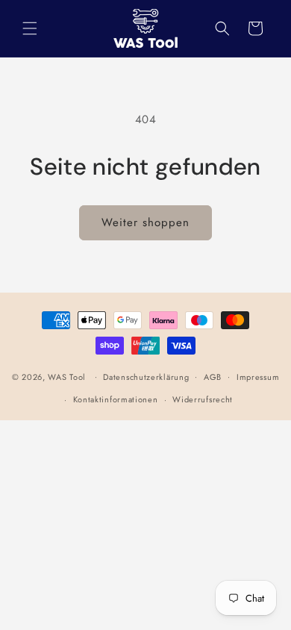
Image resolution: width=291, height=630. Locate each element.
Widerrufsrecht (202, 399)
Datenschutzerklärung (146, 377)
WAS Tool (67, 376)
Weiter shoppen (145, 222)
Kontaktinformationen (115, 399)
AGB (213, 377)
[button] (29, 28)
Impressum (258, 377)
